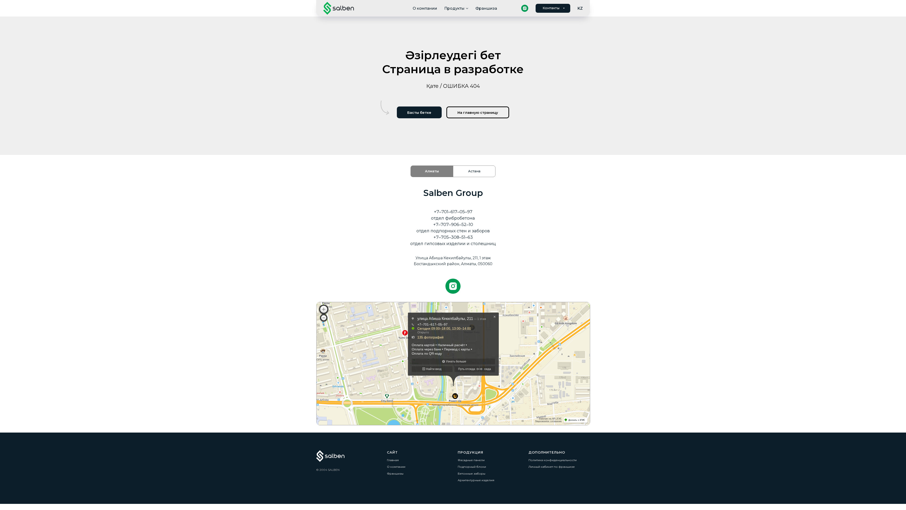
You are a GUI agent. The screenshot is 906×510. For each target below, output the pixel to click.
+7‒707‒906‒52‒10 (453, 224)
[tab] (432, 171)
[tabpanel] (453, 241)
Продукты (454, 8)
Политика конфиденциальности (552, 460)
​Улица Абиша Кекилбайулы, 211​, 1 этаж (453, 258)
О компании (425, 8)
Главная (393, 460)
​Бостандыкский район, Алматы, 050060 (453, 264)
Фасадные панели (471, 460)
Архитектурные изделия (476, 480)
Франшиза (486, 8)
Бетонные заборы (471, 473)
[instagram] (524, 8)
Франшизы (395, 473)
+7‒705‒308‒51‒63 (453, 237)
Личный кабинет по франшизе (551, 466)
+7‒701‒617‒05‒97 (453, 211)
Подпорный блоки (472, 466)
